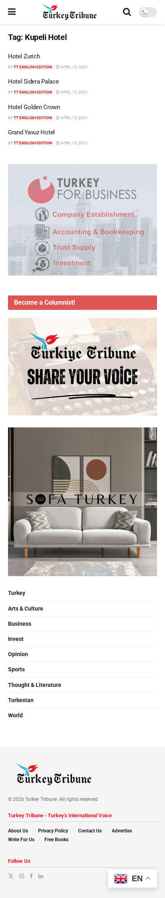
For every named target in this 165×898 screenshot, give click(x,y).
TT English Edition (33, 67)
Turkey (16, 593)
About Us (18, 831)
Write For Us (21, 839)
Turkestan (21, 700)
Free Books (56, 839)
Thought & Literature (34, 685)
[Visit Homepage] (69, 12)
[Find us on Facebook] (31, 876)
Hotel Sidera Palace (33, 81)
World (15, 715)
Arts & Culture (25, 608)
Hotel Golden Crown (34, 107)
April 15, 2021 (74, 67)
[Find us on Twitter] (11, 876)
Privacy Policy (53, 831)
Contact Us (90, 831)
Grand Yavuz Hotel (31, 132)
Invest (16, 639)
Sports (16, 669)
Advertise (122, 831)
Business (19, 624)
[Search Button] (127, 12)
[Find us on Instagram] (21, 876)
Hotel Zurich (24, 56)
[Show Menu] (12, 12)
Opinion (18, 654)
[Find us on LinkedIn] (40, 876)
